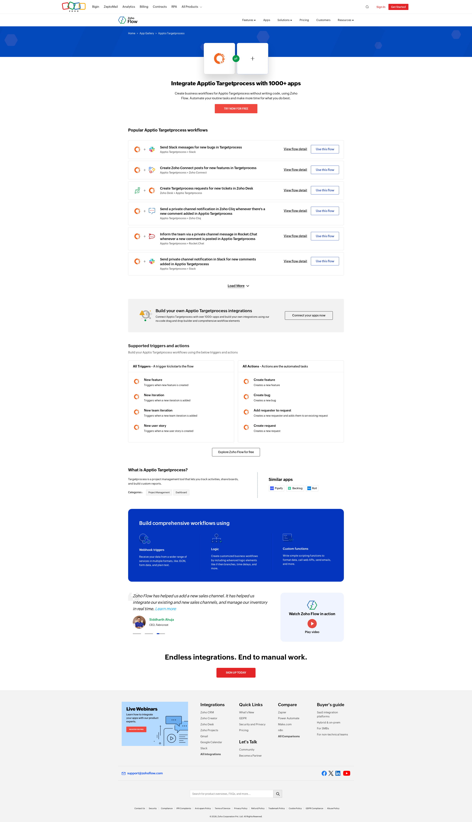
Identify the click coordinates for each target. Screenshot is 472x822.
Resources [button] (344, 20)
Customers (323, 20)
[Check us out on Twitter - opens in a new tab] (331, 773)
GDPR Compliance (314, 808)
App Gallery (147, 33)
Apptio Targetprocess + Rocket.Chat (182, 243)
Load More (236, 286)
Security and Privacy (252, 724)
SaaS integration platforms (327, 714)
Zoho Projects (209, 730)
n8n (280, 730)
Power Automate (288, 718)
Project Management (159, 492)
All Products (190, 6)
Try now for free (236, 108)
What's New (246, 712)
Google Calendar (211, 742)
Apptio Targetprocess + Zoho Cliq (180, 218)
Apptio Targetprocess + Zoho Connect (183, 172)
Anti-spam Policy (203, 808)
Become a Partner (250, 755)
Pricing (304, 20)
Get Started (398, 6)
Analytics (128, 6)
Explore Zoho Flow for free (236, 452)
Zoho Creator (208, 718)
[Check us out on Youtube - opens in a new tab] (346, 773)
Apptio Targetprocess (171, 33)
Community (246, 749)
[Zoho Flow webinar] (155, 724)
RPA (174, 6)
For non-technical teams (332, 734)
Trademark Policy (276, 808)
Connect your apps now (308, 315)
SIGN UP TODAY (236, 672)
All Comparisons (289, 736)
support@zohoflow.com (145, 773)
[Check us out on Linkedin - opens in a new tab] (338, 773)
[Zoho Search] (367, 7)
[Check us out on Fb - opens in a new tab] (324, 773)
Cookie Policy (295, 808)
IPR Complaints (183, 808)
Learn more (165, 609)
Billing (144, 6)
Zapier (282, 712)
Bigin (95, 6)
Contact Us (139, 808)
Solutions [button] (283, 20)
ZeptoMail (111, 6)
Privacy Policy (240, 808)
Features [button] (247, 20)
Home (131, 33)
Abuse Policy (333, 808)
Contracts (160, 6)
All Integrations (210, 754)
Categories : (135, 492)
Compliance (167, 808)
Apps (266, 20)
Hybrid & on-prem (328, 722)
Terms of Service (222, 808)
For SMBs (323, 728)
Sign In (380, 6)
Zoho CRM (207, 712)
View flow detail (295, 149)
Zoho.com (74, 7)
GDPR (243, 718)
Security (153, 808)
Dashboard (181, 492)
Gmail (204, 736)
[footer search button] (277, 794)
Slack (203, 748)
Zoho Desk (207, 724)
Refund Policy (258, 808)
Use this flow (325, 149)
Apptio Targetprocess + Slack (178, 151)
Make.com (285, 724)
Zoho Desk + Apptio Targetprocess (181, 193)
